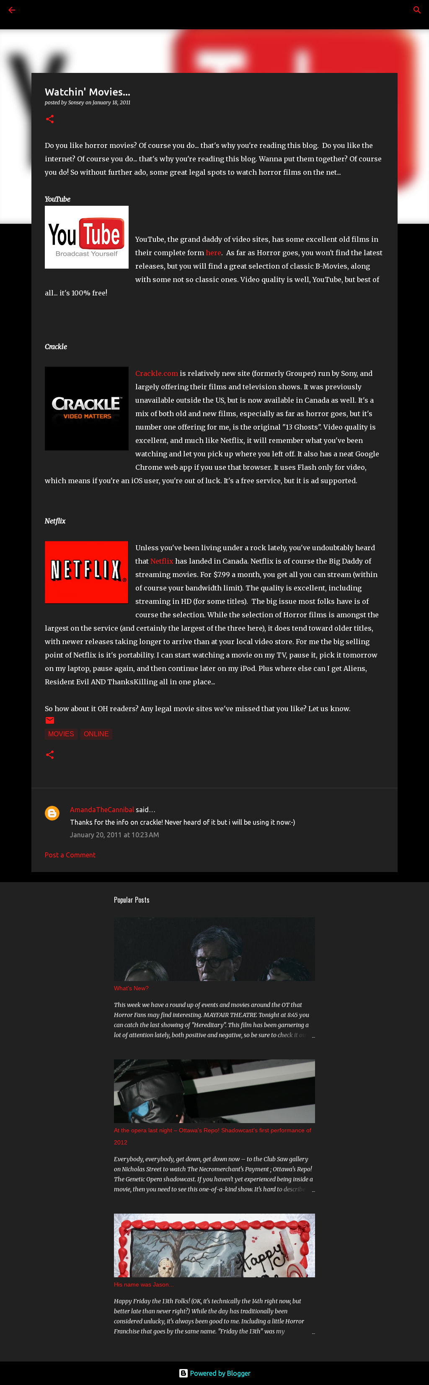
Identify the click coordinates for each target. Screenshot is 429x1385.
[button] (50, 119)
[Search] (35, 10)
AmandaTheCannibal (102, 809)
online (96, 734)
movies (61, 734)
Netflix (161, 561)
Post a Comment (70, 855)
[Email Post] (50, 723)
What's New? (131, 988)
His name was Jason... (144, 1284)
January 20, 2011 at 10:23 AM (114, 835)
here (213, 253)
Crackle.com (156, 373)
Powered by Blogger (220, 1373)
